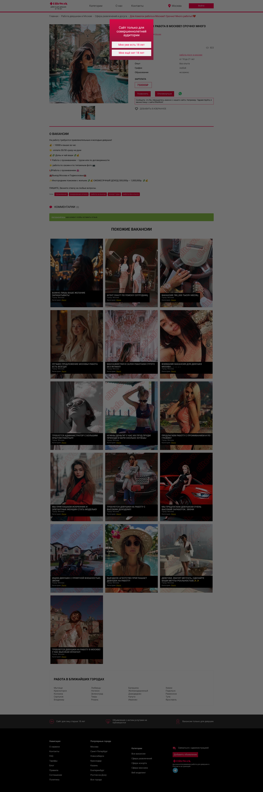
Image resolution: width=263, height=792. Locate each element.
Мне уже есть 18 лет (131, 44)
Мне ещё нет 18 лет (131, 52)
